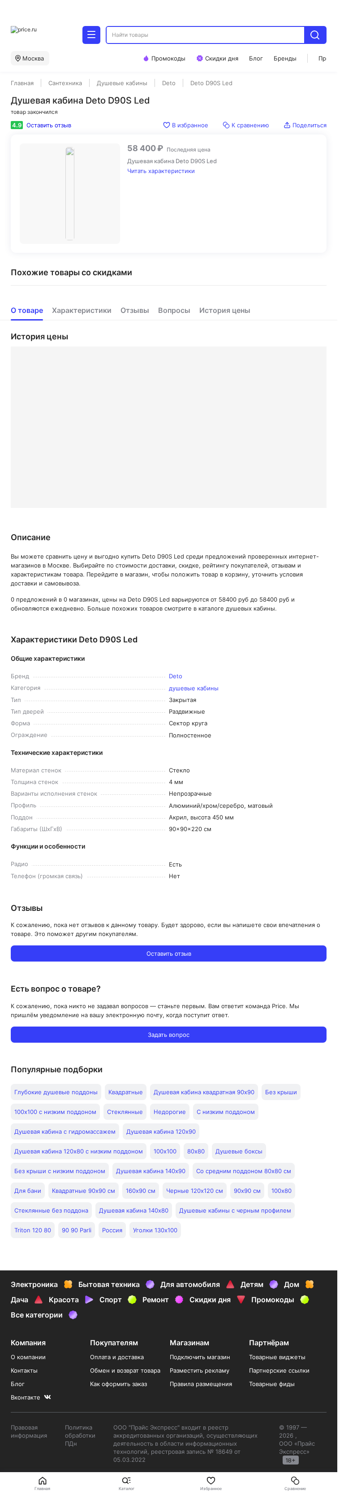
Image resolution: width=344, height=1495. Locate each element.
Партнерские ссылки (279, 1370)
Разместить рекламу (199, 1370)
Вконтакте (25, 1397)
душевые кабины (194, 688)
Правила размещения (201, 1383)
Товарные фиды (272, 1383)
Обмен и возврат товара (125, 1370)
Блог (18, 1383)
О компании (28, 1357)
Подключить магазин (200, 1357)
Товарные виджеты (277, 1357)
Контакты (24, 1370)
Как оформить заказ (118, 1383)
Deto (175, 676)
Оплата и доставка (117, 1357)
